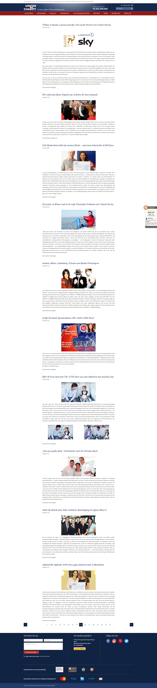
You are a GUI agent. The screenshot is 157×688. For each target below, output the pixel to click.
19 (97, 625)
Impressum (39, 685)
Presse (29, 685)
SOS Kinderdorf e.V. (81, 358)
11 (64, 625)
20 (101, 625)
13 (72, 625)
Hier (43, 366)
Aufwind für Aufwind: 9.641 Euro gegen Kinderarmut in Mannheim (73, 565)
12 (68, 625)
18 (93, 625)
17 (89, 625)
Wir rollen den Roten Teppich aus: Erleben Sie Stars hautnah (69, 95)
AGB (54, 685)
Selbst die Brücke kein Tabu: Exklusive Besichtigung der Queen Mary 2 (74, 510)
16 (85, 625)
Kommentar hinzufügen (49, 87)
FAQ (35, 685)
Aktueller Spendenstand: (99, 6)
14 (76, 625)
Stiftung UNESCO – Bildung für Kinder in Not (102, 358)
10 (60, 625)
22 (110, 625)
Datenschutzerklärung (87, 1)
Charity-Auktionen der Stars (66, 307)
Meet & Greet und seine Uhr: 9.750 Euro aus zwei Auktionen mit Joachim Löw (78, 377)
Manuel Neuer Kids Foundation (55, 360)
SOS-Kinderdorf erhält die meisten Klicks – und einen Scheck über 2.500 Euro (78, 145)
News (32, 685)
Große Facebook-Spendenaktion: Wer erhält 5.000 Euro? (68, 318)
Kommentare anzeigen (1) (49, 138)
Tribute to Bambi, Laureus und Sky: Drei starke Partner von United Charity (76, 25)
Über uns (25, 685)
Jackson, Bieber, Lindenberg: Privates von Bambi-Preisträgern (70, 263)
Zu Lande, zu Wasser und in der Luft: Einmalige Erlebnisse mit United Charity (77, 204)
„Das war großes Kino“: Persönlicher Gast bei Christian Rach (70, 451)
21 (106, 625)
